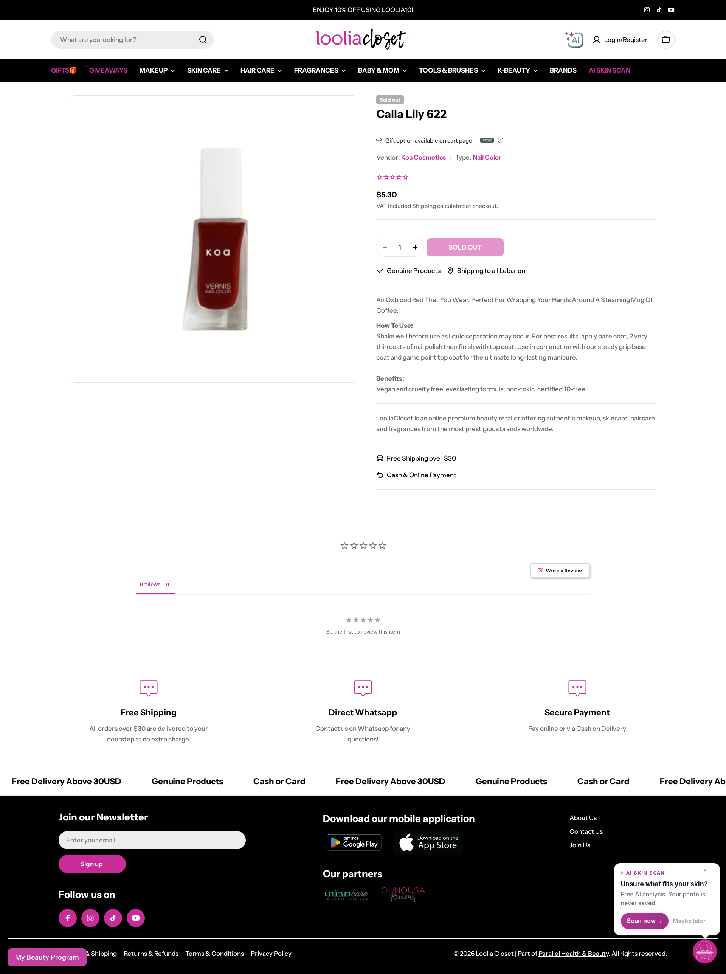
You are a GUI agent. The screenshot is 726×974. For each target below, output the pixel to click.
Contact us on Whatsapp (352, 728)
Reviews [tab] (150, 584)
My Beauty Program (47, 957)
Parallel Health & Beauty (573, 953)
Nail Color (487, 157)
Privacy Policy (271, 953)
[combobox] (132, 40)
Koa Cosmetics (423, 157)
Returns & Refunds (151, 953)
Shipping (424, 205)
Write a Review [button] (564, 570)
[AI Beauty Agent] (574, 40)
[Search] (203, 39)
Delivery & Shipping (88, 953)
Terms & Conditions (214, 953)
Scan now (641, 920)
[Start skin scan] (705, 952)
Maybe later (689, 921)
